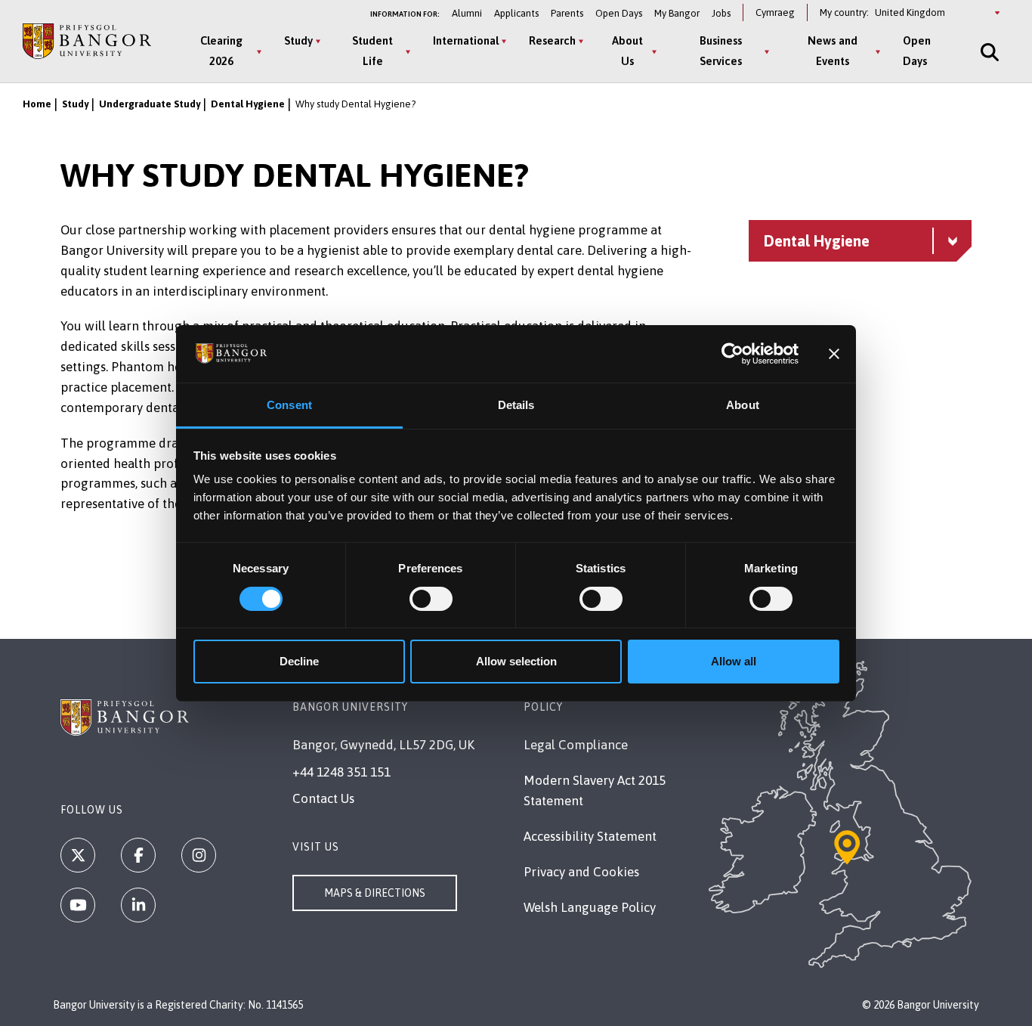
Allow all (733, 661)
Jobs (721, 13)
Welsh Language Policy (590, 907)
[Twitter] (77, 855)
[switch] (431, 599)
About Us (627, 50)
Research (552, 40)
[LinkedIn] (138, 905)
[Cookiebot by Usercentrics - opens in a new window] (732, 354)
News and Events (832, 50)
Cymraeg (775, 12)
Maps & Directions (374, 893)
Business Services (721, 50)
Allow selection (516, 661)
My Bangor (677, 13)
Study (298, 40)
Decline (299, 661)
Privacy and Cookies (581, 871)
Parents (567, 13)
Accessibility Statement (590, 836)
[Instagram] (198, 855)
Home (37, 104)
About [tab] (742, 404)
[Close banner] (834, 354)
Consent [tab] (289, 404)
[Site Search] (988, 51)
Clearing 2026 (221, 50)
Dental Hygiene (248, 104)
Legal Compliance (576, 744)
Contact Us (323, 798)
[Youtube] (77, 905)
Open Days (618, 13)
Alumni (467, 13)
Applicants (516, 13)
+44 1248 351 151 (341, 772)
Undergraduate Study (149, 104)
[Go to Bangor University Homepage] (87, 41)
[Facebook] (138, 855)
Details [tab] (516, 404)
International (466, 40)
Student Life (372, 50)
